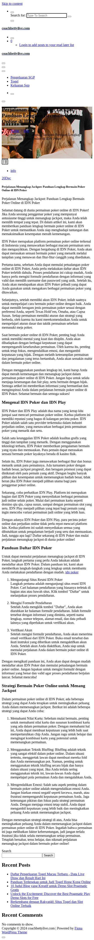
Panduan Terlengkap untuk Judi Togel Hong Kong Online (50, 882)
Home (14, 131)
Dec (6, 178)
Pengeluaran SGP (22, 77)
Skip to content (12, 3)
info (26, 131)
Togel (14, 81)
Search (6, 851)
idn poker (71, 572)
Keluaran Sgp (20, 85)
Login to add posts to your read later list (46, 45)
